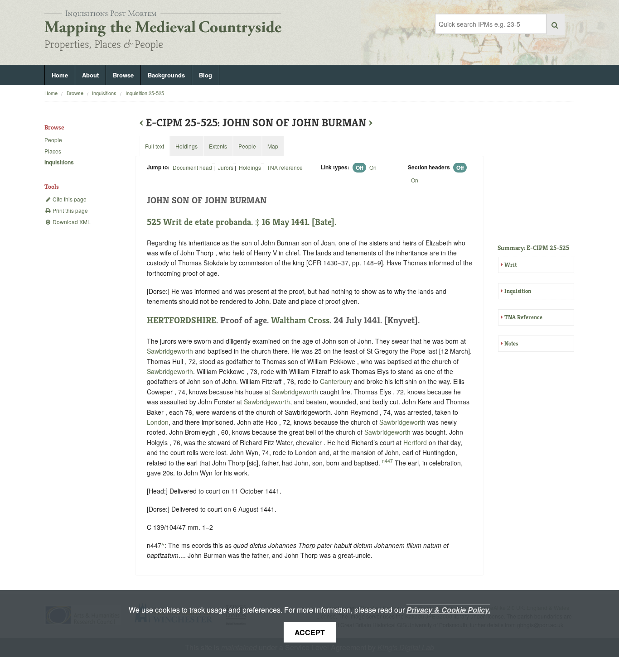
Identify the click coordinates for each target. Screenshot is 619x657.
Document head (192, 167)
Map (272, 146)
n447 (387, 460)
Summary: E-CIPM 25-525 (533, 248)
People (53, 140)
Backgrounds (166, 75)
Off (359, 167)
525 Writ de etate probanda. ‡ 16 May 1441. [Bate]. (241, 222)
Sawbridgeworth (170, 350)
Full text (154, 146)
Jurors (225, 167)
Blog (205, 75)
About (90, 75)
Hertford (415, 442)
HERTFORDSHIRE (181, 320)
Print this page (69, 210)
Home (60, 75)
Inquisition (517, 291)
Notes (511, 343)
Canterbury (336, 381)
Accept (310, 632)
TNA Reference (523, 317)
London (158, 422)
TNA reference (285, 167)
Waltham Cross (300, 320)
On (373, 167)
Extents (218, 146)
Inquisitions (104, 92)
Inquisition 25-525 (145, 92)
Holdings (250, 167)
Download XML (71, 221)
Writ (510, 265)
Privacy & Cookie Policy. (448, 609)
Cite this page (69, 199)
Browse (123, 75)
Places (52, 151)
